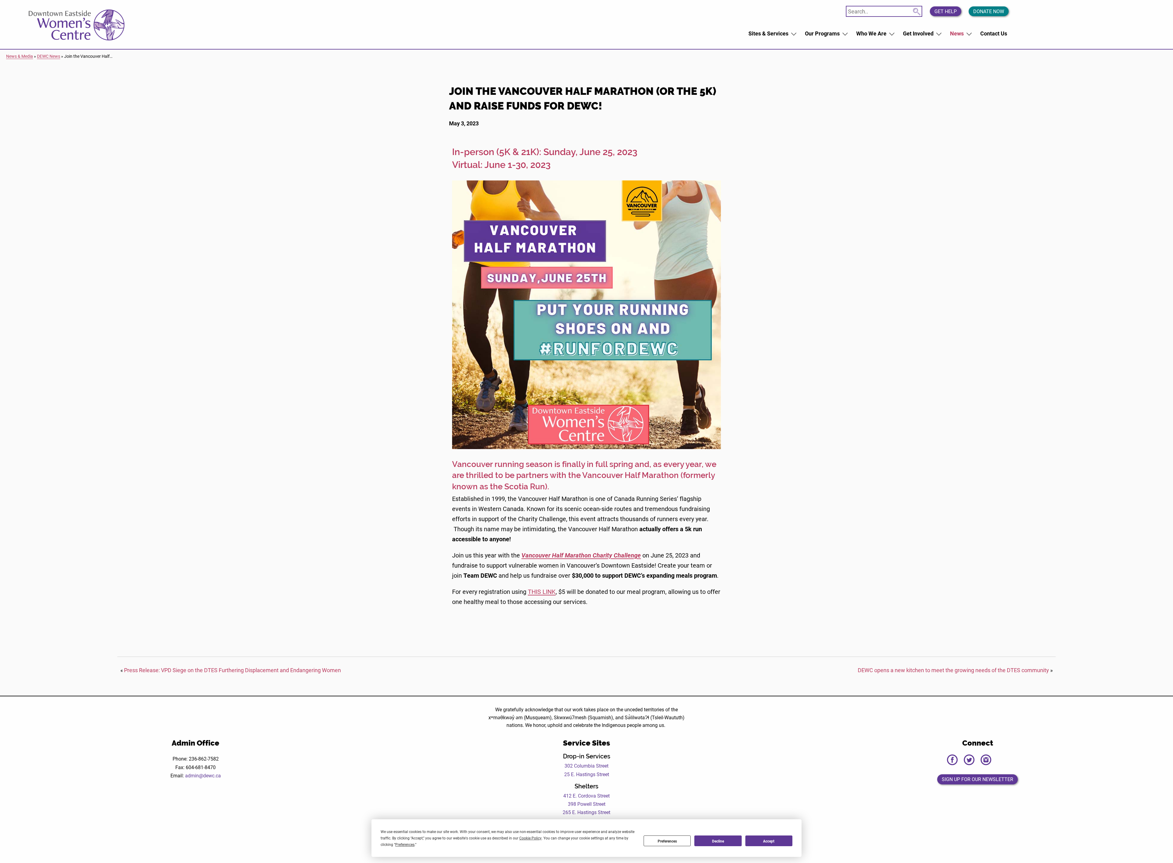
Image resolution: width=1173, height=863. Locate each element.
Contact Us (993, 33)
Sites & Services (768, 33)
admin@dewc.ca (203, 775)
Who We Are (871, 33)
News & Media (19, 56)
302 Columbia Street (586, 765)
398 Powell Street (586, 804)
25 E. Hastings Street (586, 774)
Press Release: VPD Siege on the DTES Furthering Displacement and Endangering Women (232, 670)
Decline (718, 841)
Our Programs (822, 33)
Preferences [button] (405, 844)
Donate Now (988, 11)
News (957, 33)
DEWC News (48, 56)
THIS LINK (542, 591)
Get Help (945, 11)
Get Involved (918, 33)
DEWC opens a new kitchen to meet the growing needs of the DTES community (953, 670)
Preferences (667, 841)
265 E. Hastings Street (586, 812)
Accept (768, 841)
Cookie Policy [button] (530, 837)
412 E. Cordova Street (586, 795)
